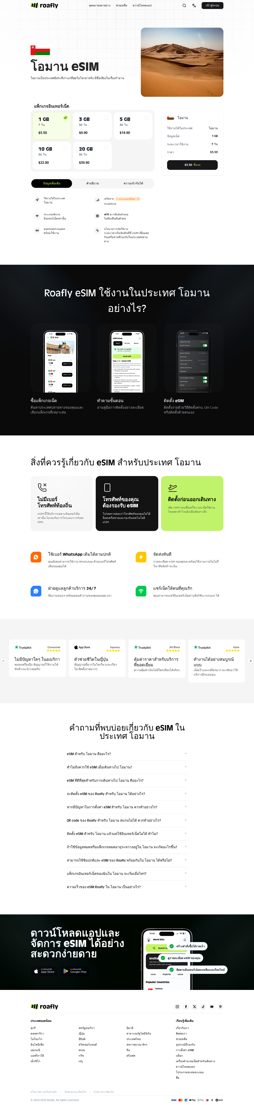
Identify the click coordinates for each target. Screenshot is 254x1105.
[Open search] (184, 5)
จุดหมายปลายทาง (99, 5)
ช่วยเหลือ (121, 5)
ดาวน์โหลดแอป (142, 5)
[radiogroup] (92, 141)
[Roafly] (44, 5)
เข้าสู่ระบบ (212, 5)
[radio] (65, 118)
